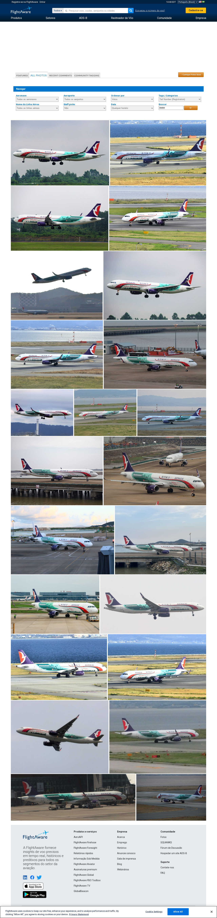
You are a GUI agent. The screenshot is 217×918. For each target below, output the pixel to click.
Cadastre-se (196, 10)
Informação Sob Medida (87, 858)
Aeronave (21, 95)
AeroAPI (78, 837)
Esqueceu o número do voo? (150, 10)
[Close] (211, 911)
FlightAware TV (82, 885)
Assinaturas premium (85, 869)
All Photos (39, 75)
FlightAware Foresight (85, 848)
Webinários (123, 869)
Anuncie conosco (126, 853)
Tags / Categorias (168, 95)
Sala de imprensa (126, 858)
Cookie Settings (153, 911)
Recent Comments (61, 75)
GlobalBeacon (81, 891)
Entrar (42, 2)
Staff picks (69, 104)
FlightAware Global (84, 875)
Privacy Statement (79, 914)
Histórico (121, 848)
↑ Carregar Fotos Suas (191, 75)
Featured (22, 75)
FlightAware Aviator (84, 864)
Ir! (191, 108)
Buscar (163, 104)
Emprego (122, 842)
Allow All (178, 911)
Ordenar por (117, 95)
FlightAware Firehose (85, 842)
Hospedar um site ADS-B (174, 853)
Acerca (121, 837)
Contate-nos (167, 867)
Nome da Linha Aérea (27, 104)
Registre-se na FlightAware (25, 2)
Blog (119, 864)
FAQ (163, 873)
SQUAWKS (166, 842)
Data (113, 104)
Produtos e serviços (85, 831)
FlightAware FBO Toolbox (87, 880)
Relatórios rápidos (83, 853)
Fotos (163, 837)
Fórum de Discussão (171, 848)
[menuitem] (16, 18)
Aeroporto (69, 95)
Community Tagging (86, 75)
